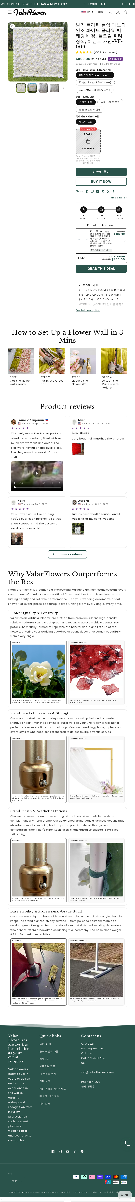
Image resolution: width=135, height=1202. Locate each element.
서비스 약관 (96, 1192)
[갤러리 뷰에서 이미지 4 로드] (54, 88)
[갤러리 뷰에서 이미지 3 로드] (43, 88)
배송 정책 (109, 1192)
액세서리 (44, 1058)
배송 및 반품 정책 (49, 1096)
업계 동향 (45, 1081)
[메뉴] (10, 12)
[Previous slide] (12, 369)
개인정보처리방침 (80, 1192)
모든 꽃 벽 (45, 1043)
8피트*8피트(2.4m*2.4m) (95, 75)
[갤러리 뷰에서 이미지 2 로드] (32, 88)
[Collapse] (67, 1200)
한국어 (15, 1180)
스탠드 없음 (85, 102)
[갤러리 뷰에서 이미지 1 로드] (21, 88)
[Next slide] (122, 369)
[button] (110, 12)
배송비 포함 (85, 121)
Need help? (119, 197)
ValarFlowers (24, 1192)
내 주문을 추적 (48, 1073)
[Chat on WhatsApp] (127, 1143)
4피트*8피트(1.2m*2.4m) (94, 90)
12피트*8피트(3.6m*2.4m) (95, 82)
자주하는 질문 (47, 1066)
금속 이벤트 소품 (49, 1051)
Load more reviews (67, 554)
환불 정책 (65, 1192)
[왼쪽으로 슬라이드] (11, 88)
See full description (88, 310)
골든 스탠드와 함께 (90, 109)
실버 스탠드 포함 (110, 102)
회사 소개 (45, 1103)
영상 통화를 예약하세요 (53, 1088)
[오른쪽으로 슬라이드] (64, 88)
